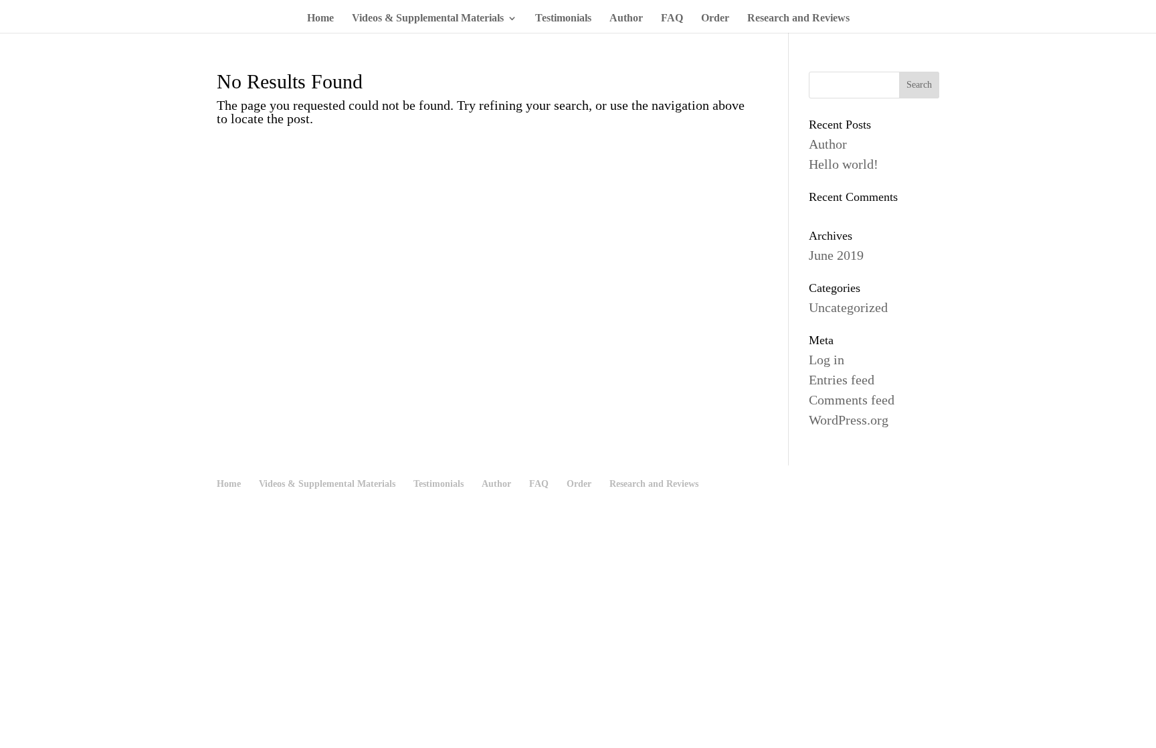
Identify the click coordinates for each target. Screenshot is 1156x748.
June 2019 (836, 255)
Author (626, 18)
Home (320, 18)
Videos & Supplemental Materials (428, 18)
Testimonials (563, 18)
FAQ (672, 18)
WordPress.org (848, 420)
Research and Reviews (798, 18)
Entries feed (841, 379)
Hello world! (843, 164)
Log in (826, 359)
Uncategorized (848, 307)
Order (715, 18)
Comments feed (851, 399)
